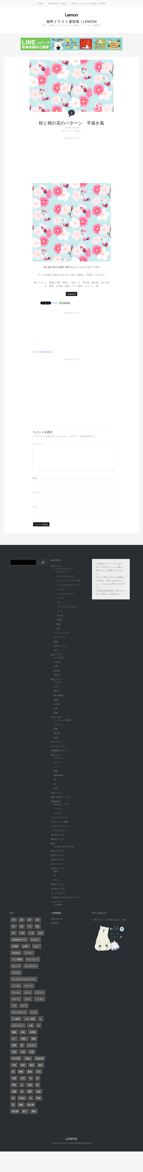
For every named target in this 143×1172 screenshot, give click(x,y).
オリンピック (33, 959)
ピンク (28, 992)
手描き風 (39, 1058)
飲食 (59, 624)
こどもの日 (59, 657)
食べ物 (31, 1104)
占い (14, 1038)
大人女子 (32, 1045)
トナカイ (61, 589)
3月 (39, 351)
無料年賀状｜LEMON (57, 3)
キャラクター (31, 966)
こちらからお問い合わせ (111, 584)
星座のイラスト (58, 859)
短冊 (30, 1084)
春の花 (78, 130)
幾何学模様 (59, 775)
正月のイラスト (60, 645)
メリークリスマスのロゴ (67, 606)
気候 (14, 1078)
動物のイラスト (58, 839)
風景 (21, 1104)
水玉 (23, 1078)
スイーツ (29, 985)
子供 (23, 1051)
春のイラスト (68, 130)
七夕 (56, 686)
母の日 (57, 674)
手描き (28, 1058)
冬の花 (60, 615)
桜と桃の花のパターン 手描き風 (71, 123)
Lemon (71, 1139)
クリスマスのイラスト (63, 568)
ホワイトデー (59, 637)
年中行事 (16, 1058)
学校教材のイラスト (59, 750)
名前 (35, 477)
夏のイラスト (57, 679)
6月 (21, 926)
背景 (47, 351)
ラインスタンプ (58, 892)
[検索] (42, 562)
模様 (30, 1071)
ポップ (24, 1005)
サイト (35, 506)
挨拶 (23, 1065)
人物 (31, 1025)
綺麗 (14, 1091)
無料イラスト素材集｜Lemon (71, 21)
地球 (56, 871)
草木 (56, 879)
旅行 (40, 1065)
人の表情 (58, 904)
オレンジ (16, 966)
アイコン (58, 682)
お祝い (26, 946)
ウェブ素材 (17, 959)
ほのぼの (16, 952)
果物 (56, 641)
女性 (14, 1051)
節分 (56, 650)
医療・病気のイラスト (60, 797)
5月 (13, 926)
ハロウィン (59, 724)
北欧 (23, 1032)
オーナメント (62, 571)
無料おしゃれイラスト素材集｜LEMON (88, 3)
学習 (32, 1051)
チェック (58, 762)
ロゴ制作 (16, 1018)
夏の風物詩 (59, 695)
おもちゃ (35, 939)
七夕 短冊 (30, 1018)
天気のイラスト (58, 850)
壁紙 (53, 843)
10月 (22, 933)
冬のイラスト (57, 565)
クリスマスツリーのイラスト (69, 580)
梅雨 (56, 699)
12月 (40, 933)
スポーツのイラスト (59, 817)
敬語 (32, 1065)
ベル (59, 602)
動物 (56, 770)
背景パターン (57, 754)
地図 (34, 1038)
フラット (39, 992)
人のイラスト (57, 901)
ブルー (28, 999)
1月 (13, 919)
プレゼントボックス (65, 593)
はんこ (37, 946)
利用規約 (108, 591)
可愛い (24, 1038)
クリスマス (59, 757)
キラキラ (16, 972)
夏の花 (57, 690)
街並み (60, 619)
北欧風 (33, 1032)
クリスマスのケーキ (65, 576)
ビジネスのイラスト (59, 826)
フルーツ (16, 999)
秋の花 (57, 733)
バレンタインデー (61, 632)
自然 (56, 708)
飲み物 (15, 1111)
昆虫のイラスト (58, 855)
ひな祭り (58, 661)
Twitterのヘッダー (61, 804)
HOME (40, 3)
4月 (37, 919)
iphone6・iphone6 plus (64, 846)
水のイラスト (57, 863)
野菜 (38, 1098)
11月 (31, 933)
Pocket (55, 302)
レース (34, 1012)
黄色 (34, 1111)
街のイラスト (57, 792)
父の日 (57, 704)
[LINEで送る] (65, 302)
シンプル (16, 985)
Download (71, 294)
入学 (56, 666)
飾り (59, 628)
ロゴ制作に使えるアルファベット (65, 897)
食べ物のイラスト (58, 888)
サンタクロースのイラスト (68, 584)
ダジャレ (16, 992)
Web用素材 (56, 801)
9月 (13, 933)
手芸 (14, 1065)
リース (60, 611)
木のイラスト (57, 741)
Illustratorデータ (19, 939)
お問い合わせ (57, 918)
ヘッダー (61, 597)
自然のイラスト (58, 868)
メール (36, 492)
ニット (57, 766)
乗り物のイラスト (58, 834)
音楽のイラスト (58, 884)
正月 (38, 1071)
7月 (29, 926)
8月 (37, 926)
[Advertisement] (53, 157)
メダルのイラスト (58, 830)
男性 (14, 1084)
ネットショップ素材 (62, 720)
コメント (37, 443)
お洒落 (15, 946)
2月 (21, 919)
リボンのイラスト (58, 746)
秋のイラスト (57, 717)
